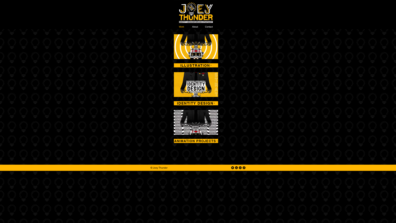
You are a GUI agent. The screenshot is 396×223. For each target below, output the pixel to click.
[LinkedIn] (236, 167)
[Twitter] (232, 167)
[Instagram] (240, 167)
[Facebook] (244, 167)
